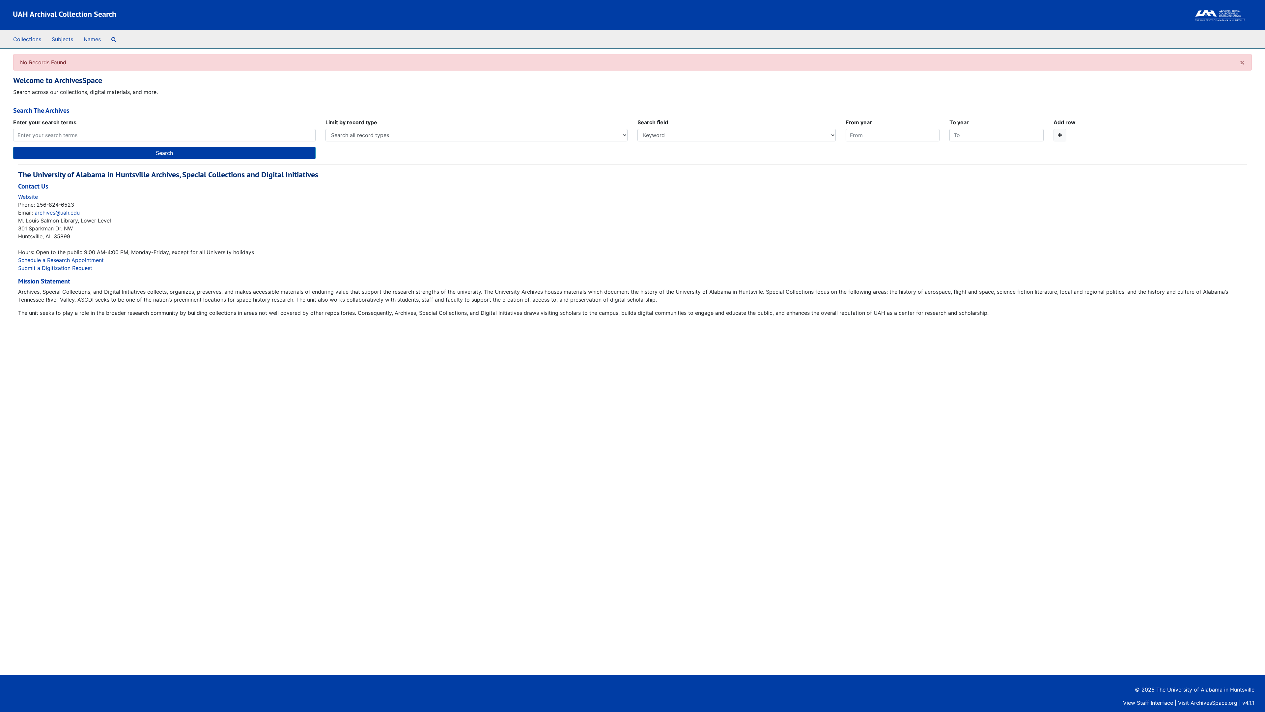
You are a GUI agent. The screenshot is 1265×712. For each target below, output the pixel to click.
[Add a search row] (1060, 135)
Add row (1065, 122)
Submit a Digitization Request (55, 268)
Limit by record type (351, 122)
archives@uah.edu (57, 212)
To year (959, 122)
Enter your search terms (44, 122)
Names (92, 39)
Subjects (62, 39)
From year (859, 122)
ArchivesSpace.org (1214, 702)
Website (28, 196)
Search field (652, 122)
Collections (27, 39)
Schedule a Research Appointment (61, 260)
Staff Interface (1155, 702)
